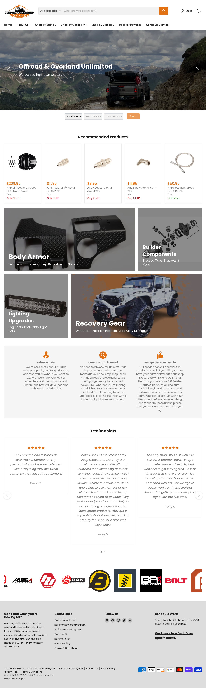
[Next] (199, 495)
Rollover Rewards (130, 25)
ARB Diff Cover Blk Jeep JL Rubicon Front (22, 189)
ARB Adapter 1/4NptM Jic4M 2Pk (61, 189)
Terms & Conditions (66, 648)
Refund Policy (62, 638)
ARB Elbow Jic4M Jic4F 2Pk (141, 189)
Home (8, 25)
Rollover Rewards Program (70, 624)
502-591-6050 (23, 642)
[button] (187, 11)
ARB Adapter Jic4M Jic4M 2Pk (99, 189)
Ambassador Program (67, 629)
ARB (9, 194)
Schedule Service (157, 25)
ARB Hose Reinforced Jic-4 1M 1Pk (181, 189)
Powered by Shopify (14, 678)
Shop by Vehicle (102, 25)
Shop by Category (73, 25)
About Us (23, 25)
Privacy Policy (62, 643)
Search (133, 116)
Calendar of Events (65, 620)
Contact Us (61, 634)
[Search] (163, 11)
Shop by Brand (45, 25)
